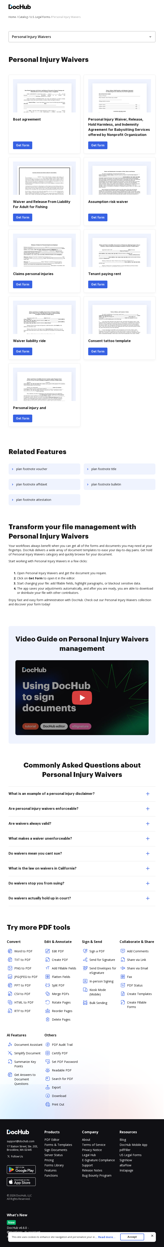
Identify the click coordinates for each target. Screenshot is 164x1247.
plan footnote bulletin (106, 484)
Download (59, 1096)
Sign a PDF (97, 951)
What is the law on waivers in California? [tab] (42, 868)
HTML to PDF (24, 1002)
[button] (82, 698)
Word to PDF (23, 951)
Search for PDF (62, 1079)
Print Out (58, 1104)
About (86, 1140)
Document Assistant (28, 1045)
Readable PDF (62, 1070)
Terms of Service (93, 1145)
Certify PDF (60, 1053)
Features (50, 1170)
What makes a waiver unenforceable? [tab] (40, 838)
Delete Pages (61, 1019)
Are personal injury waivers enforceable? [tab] (43, 808)
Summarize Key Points (25, 1064)
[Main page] (20, 7)
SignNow (126, 1160)
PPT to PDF (22, 985)
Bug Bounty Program (96, 1175)
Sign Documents (55, 1150)
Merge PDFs (60, 994)
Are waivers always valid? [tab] (30, 823)
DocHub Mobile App (133, 1145)
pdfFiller (125, 1150)
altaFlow (125, 1165)
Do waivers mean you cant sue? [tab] (35, 853)
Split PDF (58, 985)
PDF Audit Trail (62, 1045)
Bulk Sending (98, 1003)
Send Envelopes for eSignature (102, 970)
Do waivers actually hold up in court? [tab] (40, 898)
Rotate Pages (61, 1002)
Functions (51, 1175)
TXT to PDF (22, 960)
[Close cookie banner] (152, 1235)
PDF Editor (51, 1140)
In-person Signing (101, 981)
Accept (132, 1236)
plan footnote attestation (33, 500)
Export (56, 1087)
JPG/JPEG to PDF (26, 977)
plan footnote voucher (31, 469)
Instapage (126, 1170)
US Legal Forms (131, 1155)
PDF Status (135, 985)
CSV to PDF (22, 994)
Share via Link (136, 960)
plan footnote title (103, 469)
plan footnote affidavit (31, 484)
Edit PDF (58, 951)
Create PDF (60, 960)
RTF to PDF (22, 1011)
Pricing (49, 1160)
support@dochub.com (20, 1141)
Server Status (53, 1155)
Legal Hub (89, 1155)
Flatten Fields (61, 977)
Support (87, 1165)
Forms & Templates (58, 1145)
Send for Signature (102, 960)
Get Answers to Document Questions (25, 1079)
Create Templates (139, 994)
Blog (123, 1140)
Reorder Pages (62, 1011)
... (105, 1237)
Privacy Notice (92, 1150)
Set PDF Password (65, 1062)
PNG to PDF (22, 968)
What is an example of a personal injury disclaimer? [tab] (52, 793)
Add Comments (138, 951)
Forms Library (54, 1165)
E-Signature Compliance (98, 1160)
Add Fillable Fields (64, 968)
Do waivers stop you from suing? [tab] (36, 883)
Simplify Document (27, 1053)
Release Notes (92, 1170)
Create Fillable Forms (136, 1004)
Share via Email (137, 968)
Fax (129, 977)
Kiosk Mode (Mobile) (97, 992)
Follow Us (17, 1156)
